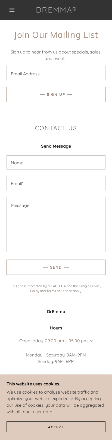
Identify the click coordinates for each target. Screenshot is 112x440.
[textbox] (56, 73)
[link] (56, 9)
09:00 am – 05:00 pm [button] (66, 340)
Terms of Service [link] (59, 291)
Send (56, 267)
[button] (12, 9)
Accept (56, 427)
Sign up (56, 94)
